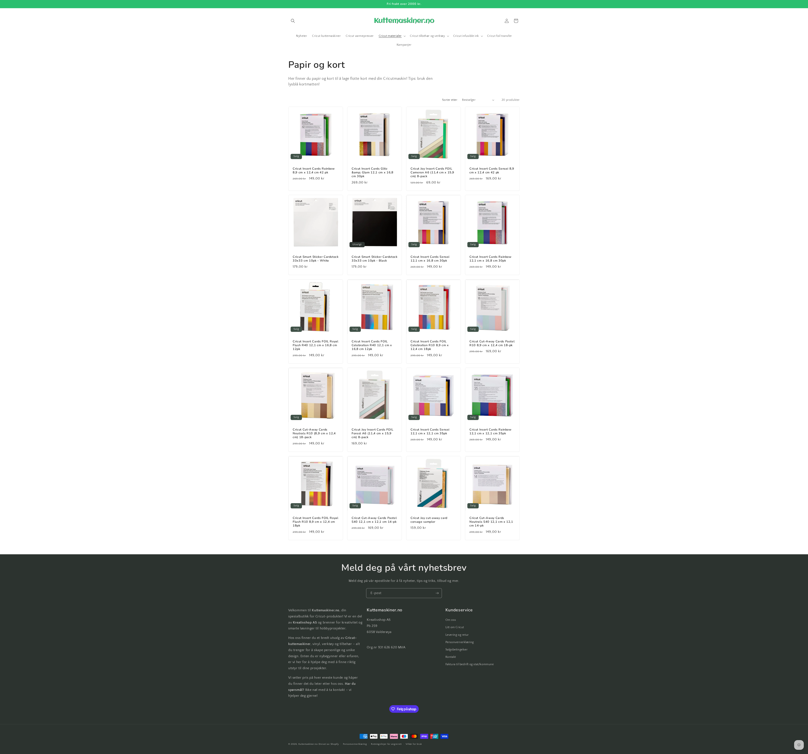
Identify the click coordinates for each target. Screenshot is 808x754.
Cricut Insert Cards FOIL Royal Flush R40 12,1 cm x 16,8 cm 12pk (315, 345)
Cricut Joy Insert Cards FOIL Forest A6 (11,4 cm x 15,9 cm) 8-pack (372, 433)
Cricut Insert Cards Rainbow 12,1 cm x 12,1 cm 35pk (490, 431)
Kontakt (450, 657)
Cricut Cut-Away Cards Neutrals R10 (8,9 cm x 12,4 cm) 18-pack (314, 433)
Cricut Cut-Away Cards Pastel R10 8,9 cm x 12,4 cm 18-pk (491, 343)
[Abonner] (437, 593)
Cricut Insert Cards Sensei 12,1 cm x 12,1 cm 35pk (430, 431)
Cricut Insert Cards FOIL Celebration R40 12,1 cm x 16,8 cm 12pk (372, 345)
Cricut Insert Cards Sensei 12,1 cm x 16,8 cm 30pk (430, 259)
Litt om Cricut (454, 627)
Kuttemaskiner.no (308, 744)
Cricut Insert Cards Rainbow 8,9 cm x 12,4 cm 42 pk (314, 170)
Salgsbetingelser (456, 649)
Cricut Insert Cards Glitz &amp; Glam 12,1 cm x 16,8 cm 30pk (372, 172)
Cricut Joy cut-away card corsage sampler (429, 520)
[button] (293, 20)
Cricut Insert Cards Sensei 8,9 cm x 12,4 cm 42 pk (491, 170)
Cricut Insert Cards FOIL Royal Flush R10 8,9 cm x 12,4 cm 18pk (315, 522)
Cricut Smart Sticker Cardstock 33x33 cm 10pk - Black (374, 259)
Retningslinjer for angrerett (386, 744)
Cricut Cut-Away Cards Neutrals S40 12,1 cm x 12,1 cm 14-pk (491, 522)
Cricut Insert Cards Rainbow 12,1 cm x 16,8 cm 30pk (490, 259)
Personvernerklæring (459, 642)
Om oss (450, 620)
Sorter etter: (450, 100)
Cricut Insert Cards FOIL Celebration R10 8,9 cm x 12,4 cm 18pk (430, 345)
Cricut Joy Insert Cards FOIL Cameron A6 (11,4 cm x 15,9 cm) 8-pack (432, 172)
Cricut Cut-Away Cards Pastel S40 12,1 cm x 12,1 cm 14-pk (374, 520)
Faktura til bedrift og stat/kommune (469, 664)
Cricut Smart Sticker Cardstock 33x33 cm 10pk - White (316, 259)
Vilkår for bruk (414, 744)
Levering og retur (457, 635)
